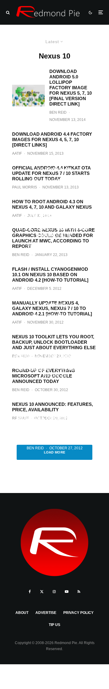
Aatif (33, 180)
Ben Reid (58, 112)
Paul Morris (39, 246)
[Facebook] (29, 591)
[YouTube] (66, 591)
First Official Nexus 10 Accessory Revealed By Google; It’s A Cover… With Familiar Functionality (54, 225)
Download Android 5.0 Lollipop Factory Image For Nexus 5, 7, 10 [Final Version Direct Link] (70, 87)
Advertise (45, 613)
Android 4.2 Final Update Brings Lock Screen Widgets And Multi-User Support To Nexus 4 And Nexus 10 (54, 365)
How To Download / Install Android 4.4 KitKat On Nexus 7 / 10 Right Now (55, 162)
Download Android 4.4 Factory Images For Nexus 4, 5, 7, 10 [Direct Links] (52, 139)
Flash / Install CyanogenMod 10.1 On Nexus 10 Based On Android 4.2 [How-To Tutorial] (50, 275)
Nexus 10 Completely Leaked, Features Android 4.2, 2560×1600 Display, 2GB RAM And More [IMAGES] (54, 428)
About (21, 613)
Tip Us (54, 625)
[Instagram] (54, 591)
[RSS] (79, 591)
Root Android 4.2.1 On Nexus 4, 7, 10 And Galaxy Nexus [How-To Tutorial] (54, 298)
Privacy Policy (78, 613)
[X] (41, 591)
